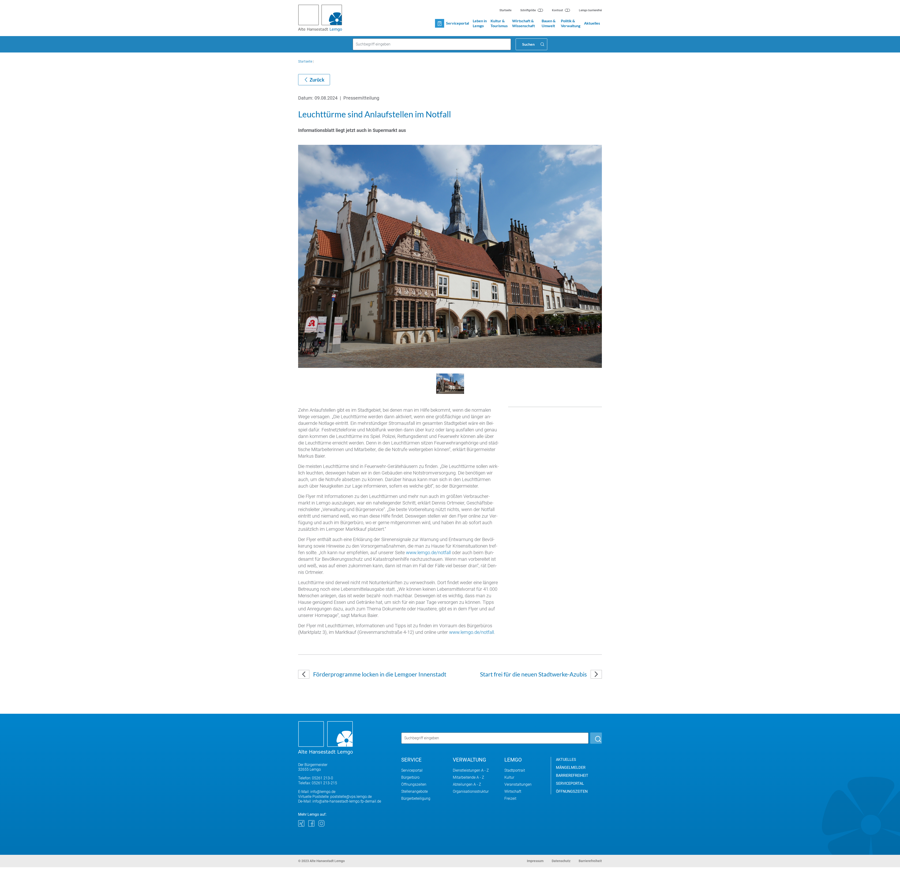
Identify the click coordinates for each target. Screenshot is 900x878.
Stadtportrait (514, 770)
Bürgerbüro (410, 777)
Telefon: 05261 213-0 (315, 778)
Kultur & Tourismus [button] (499, 23)
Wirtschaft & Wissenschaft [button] (523, 23)
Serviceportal (412, 770)
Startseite (505, 10)
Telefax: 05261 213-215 (317, 783)
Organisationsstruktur (471, 791)
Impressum (535, 861)
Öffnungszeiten (413, 784)
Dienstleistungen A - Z (471, 770)
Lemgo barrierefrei (590, 10)
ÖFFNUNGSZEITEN (572, 791)
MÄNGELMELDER (570, 767)
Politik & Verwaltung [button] (570, 23)
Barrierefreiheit (590, 861)
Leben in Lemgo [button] (480, 23)
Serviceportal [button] (457, 23)
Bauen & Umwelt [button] (548, 23)
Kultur (509, 777)
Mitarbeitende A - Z (468, 777)
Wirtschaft (512, 791)
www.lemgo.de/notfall (428, 552)
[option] (450, 256)
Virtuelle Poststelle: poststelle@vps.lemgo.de (335, 796)
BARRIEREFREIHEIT (572, 775)
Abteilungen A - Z (467, 784)
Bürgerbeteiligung (415, 798)
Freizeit (510, 798)
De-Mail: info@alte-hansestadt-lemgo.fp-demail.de (339, 801)
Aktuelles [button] (592, 23)
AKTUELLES (566, 759)
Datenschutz (561, 861)
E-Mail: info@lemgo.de (316, 791)
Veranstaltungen (518, 784)
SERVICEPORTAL (570, 783)
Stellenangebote (414, 791)
